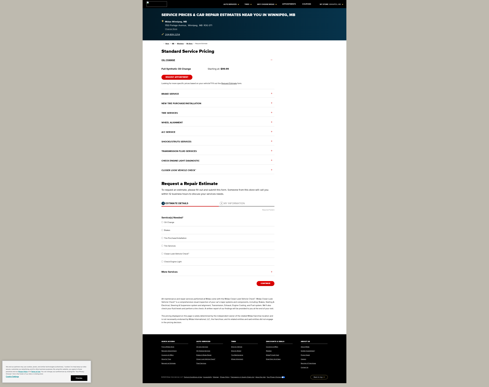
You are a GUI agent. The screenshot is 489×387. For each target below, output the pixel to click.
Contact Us (304, 367)
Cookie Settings (12, 376)
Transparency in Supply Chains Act (242, 377)
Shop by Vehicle (236, 347)
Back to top (318, 377)
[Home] (162, 43)
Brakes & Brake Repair (204, 355)
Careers (303, 359)
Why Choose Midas (265, 4)
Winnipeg (180, 43)
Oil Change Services (203, 351)
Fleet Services (201, 363)
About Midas (305, 347)
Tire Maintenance (237, 355)
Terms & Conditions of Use (193, 377)
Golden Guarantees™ (308, 351)
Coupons (306, 4)
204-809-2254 (172, 34)
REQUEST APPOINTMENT (177, 77)
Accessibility (207, 377)
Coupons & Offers (167, 355)
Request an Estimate (168, 363)
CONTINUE (265, 283)
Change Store (171, 29)
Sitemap (216, 377)
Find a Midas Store (167, 347)
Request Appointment (169, 351)
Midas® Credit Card (272, 355)
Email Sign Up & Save (273, 359)
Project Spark (305, 355)
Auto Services (230, 4)
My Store (189, 43)
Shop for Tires (166, 359)
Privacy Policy (224, 377)
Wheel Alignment (237, 359)
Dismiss (79, 378)
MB (173, 43)
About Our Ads (260, 377)
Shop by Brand (236, 351)
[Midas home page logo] (156, 3)
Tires (246, 4)
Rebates (269, 351)
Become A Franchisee (308, 363)
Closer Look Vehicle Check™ (205, 359)
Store (167, 43)
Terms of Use (35, 371)
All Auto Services (202, 347)
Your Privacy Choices (274, 377)
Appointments (289, 4)
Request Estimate (229, 83)
